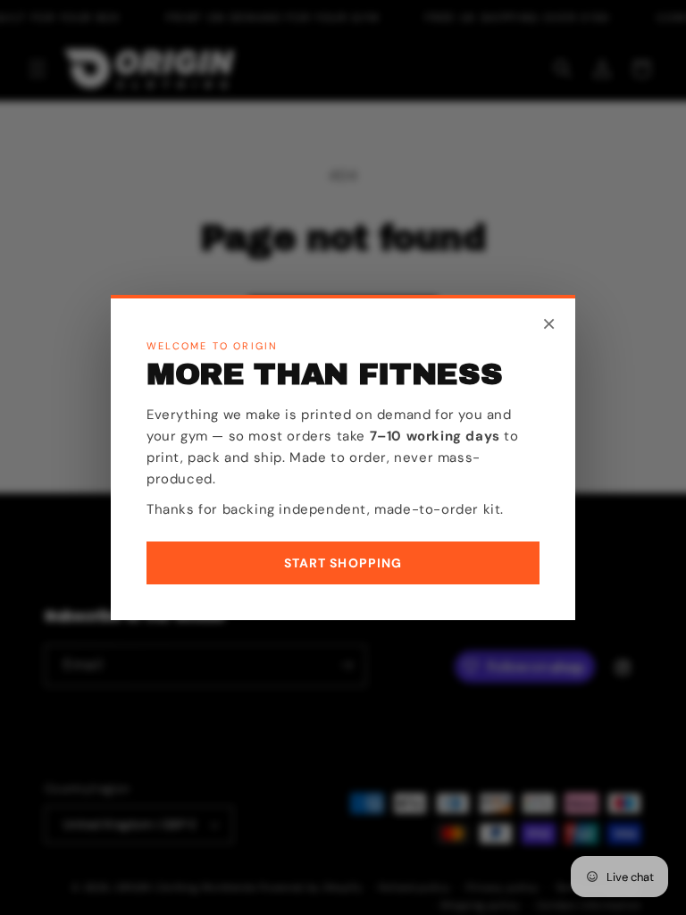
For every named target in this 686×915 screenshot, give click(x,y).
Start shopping (343, 563)
